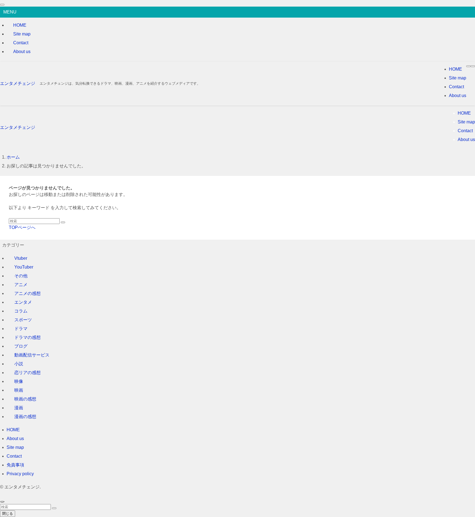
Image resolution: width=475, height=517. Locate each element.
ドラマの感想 (27, 337)
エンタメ (23, 302)
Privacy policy (20, 473)
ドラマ (20, 328)
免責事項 (15, 465)
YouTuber (23, 267)
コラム (20, 311)
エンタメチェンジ (17, 83)
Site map (22, 34)
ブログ (20, 346)
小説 (18, 363)
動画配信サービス (31, 355)
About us (22, 51)
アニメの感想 (27, 293)
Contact (20, 42)
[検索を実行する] (63, 222)
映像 (18, 381)
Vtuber (20, 258)
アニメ (20, 284)
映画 (18, 390)
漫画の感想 (25, 416)
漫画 (18, 407)
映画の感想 (25, 399)
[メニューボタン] (468, 66)
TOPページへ (22, 227)
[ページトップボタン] (2, 501)
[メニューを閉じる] (2, 4)
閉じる (7, 514)
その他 (20, 275)
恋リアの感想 (27, 372)
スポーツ (23, 319)
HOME (19, 25)
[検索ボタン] (473, 66)
